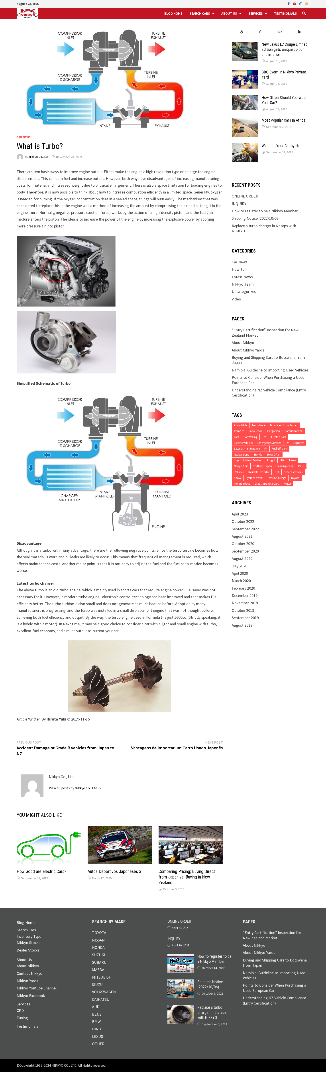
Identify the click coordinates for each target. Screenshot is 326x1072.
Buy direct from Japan (283, 425)
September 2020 (245, 551)
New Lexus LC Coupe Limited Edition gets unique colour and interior (285, 49)
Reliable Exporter (258, 472)
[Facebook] (289, 3)
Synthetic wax (254, 478)
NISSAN (98, 940)
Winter (287, 484)
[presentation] (241, 32)
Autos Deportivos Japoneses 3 (114, 871)
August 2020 (242, 558)
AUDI (96, 1006)
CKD (20, 1010)
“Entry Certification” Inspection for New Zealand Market (272, 935)
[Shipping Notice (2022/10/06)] (180, 982)
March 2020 (241, 580)
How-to (238, 269)
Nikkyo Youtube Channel (37, 988)
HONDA (98, 947)
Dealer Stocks (28, 950)
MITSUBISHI (102, 977)
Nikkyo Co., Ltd (39, 157)
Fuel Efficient (279, 448)
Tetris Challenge (276, 478)
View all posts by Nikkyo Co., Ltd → (75, 788)
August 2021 (242, 536)
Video (236, 299)
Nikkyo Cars (241, 466)
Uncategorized (244, 291)
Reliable (239, 472)
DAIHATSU (100, 999)
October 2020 (243, 543)
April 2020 (240, 573)
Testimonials (285, 13)
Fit (265, 448)
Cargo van (273, 431)
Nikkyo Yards (27, 980)
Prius (301, 466)
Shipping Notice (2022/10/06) (256, 218)
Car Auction (255, 431)
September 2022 (245, 528)
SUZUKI (98, 954)
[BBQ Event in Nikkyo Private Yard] (245, 72)
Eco (264, 437)
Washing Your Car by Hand (283, 145)
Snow (237, 478)
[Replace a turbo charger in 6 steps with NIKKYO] (180, 1007)
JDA (282, 460)
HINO (96, 1028)
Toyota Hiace (242, 484)
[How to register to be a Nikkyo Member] (180, 956)
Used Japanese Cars (267, 484)
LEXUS (97, 1036)
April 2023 (240, 514)
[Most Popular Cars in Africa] (245, 120)
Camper (239, 431)
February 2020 (243, 588)
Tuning (22, 1017)
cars (236, 437)
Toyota (295, 478)
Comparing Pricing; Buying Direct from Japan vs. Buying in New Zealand (187, 877)
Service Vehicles (293, 472)
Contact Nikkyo (29, 973)
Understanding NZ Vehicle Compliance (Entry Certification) (274, 1000)
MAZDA (98, 969)
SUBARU (99, 962)
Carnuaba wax (293, 431)
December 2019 (244, 595)
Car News (24, 137)
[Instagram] (301, 3)
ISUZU (97, 984)
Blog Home (173, 13)
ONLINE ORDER (245, 196)
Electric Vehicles (243, 443)
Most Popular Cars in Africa (283, 120)
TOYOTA (99, 932)
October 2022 (243, 521)
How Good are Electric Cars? (41, 871)
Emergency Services (269, 443)
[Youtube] (295, 3)
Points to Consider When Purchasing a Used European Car (274, 988)
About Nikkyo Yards (248, 350)
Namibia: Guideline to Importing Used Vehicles (270, 370)
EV (287, 443)
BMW (96, 1021)
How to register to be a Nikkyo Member (265, 210)
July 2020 (239, 566)
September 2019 (245, 617)
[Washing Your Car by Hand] (245, 145)
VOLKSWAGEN (104, 991)
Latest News (242, 276)
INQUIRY (239, 203)
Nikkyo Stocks (28, 942)
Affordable (240, 425)
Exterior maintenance (247, 448)
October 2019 (243, 610)
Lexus (292, 460)
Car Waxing (250, 437)
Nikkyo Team (243, 284)
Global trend (241, 454)
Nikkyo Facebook (31, 995)
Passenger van (285, 466)
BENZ (97, 1014)
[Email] (306, 3)
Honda (258, 454)
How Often (273, 454)
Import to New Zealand (248, 460)
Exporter (298, 443)
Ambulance (258, 425)
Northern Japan (262, 466)
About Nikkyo (243, 342)
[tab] (241, 32)
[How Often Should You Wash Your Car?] (245, 97)
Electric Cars (278, 437)
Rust (276, 472)
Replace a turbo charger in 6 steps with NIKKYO (212, 1012)
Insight (271, 460)
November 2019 (245, 602)
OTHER (98, 1043)
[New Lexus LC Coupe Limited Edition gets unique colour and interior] (245, 44)
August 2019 (242, 625)
